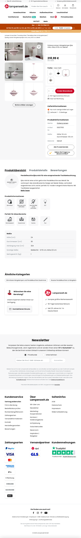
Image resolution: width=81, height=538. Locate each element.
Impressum (56, 408)
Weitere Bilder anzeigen (24, 105)
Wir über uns (35, 404)
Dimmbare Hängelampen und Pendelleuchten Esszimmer (26, 280)
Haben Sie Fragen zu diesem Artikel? (62, 153)
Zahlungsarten (10, 415)
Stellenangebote (36, 420)
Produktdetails (38, 170)
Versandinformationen (13, 419)
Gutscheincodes (36, 426)
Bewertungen (59, 170)
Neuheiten (29, 17)
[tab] (15, 170)
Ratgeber (33, 436)
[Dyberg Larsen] (12, 181)
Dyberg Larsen (62, 123)
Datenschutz (57, 405)
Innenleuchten (22, 35)
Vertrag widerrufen (13, 401)
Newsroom (34, 430)
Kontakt (8, 422)
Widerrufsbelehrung (59, 412)
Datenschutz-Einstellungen (20, 517)
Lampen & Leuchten (11, 35)
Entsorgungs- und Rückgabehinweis (41, 520)
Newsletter (34, 408)
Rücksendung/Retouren (14, 412)
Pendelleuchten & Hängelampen (37, 35)
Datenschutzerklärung (58, 379)
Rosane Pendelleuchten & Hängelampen (65, 280)
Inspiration (34, 433)
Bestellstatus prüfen (12, 408)
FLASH (62, 28)
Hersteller (57, 384)
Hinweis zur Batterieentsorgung (59, 517)
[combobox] (42, 6)
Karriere (33, 417)
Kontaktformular (21, 379)
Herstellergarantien (12, 425)
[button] (14, 72)
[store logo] (16, 6)
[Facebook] (35, 513)
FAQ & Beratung (11, 405)
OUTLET (36, 21)
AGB (53, 401)
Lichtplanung (35, 423)
